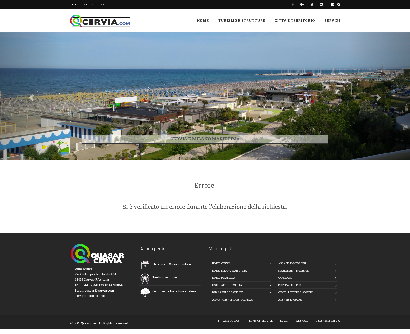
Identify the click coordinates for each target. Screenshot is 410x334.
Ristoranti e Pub (289, 285)
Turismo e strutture (241, 20)
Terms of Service (260, 320)
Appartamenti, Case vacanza (232, 299)
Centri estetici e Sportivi (295, 292)
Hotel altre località (227, 285)
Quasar (86, 323)
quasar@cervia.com (99, 290)
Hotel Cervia (221, 263)
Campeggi (285, 277)
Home (203, 20)
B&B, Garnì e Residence (227, 292)
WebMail (302, 320)
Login (284, 320)
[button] (30, 96)
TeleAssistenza (328, 320)
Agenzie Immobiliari (292, 263)
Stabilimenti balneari (293, 270)
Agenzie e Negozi (290, 299)
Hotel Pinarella (223, 277)
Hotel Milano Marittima (229, 270)
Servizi (332, 20)
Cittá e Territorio (295, 20)
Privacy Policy (229, 320)
